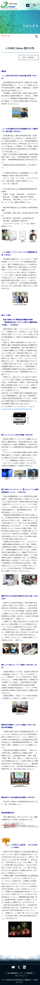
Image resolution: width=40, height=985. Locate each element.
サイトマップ (20, 976)
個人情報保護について (15, 973)
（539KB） (28, 57)
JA (28, 5)
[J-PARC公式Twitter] (18, 967)
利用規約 (29, 973)
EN (31, 5)
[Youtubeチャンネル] (13, 967)
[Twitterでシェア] (36, 37)
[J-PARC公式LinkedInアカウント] (24, 967)
